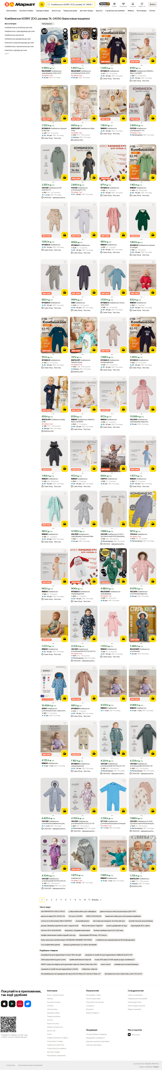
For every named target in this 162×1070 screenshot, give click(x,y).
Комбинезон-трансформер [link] (111, 593)
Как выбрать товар (93, 995)
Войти (152, 4)
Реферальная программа (137, 999)
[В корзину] (64, 60)
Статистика (10, 1065)
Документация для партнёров (97, 1041)
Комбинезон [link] (110, 71)
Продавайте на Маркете (95, 1038)
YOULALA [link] (133, 534)
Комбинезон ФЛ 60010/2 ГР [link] (52, 189)
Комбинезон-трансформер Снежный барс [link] (82, 535)
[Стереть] (92, 4)
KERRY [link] (44, 709)
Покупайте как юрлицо (95, 1002)
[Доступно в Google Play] (12, 1007)
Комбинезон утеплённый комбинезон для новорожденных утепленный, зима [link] (53, 822)
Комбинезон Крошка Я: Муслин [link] (54, 129)
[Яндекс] (156, 1067)
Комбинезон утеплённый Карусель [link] (138, 593)
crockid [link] (45, 188)
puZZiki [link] (133, 128)
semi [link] (73, 303)
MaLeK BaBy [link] (46, 71)
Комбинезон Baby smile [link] (82, 129)
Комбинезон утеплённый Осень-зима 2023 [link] (53, 710)
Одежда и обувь (53, 1013)
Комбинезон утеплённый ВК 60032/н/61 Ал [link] (83, 650)
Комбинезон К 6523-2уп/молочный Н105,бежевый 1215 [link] (112, 535)
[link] (53, 911)
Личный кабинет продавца (96, 1034)
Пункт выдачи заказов (136, 1006)
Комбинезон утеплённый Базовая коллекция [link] (113, 822)
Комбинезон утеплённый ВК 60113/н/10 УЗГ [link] (113, 765)
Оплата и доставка (93, 999)
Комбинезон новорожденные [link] (110, 361)
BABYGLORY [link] (75, 128)
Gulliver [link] (133, 420)
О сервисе (90, 1006)
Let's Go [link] (104, 821)
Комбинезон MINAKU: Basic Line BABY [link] (141, 72)
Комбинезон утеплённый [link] (140, 650)
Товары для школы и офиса (57, 1038)
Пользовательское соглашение (30, 1065)
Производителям (134, 1002)
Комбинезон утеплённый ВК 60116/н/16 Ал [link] (54, 880)
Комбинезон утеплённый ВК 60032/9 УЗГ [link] (141, 765)
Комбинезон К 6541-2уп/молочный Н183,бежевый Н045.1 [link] (141, 822)
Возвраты (90, 1009)
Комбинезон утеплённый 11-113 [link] (138, 129)
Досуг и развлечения (55, 995)
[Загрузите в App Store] (4, 1007)
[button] (48, 24)
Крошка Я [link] (105, 71)
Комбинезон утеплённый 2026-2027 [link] (81, 72)
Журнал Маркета (92, 1013)
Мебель (50, 999)
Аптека (50, 1020)
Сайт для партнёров (94, 1045)
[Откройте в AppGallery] (20, 1007)
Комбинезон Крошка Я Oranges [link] (142, 246)
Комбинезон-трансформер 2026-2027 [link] (52, 72)
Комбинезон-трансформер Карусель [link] (139, 421)
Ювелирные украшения (56, 1055)
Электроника (52, 1009)
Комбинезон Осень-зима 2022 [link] (113, 304)
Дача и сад (51, 1031)
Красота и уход (53, 1023)
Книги (49, 1034)
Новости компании (135, 995)
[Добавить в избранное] (65, 30)
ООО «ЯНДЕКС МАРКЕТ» (149, 1064)
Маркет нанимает (134, 1009)
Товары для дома (53, 1016)
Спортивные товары (55, 1041)
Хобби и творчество (55, 1027)
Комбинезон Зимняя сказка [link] (80, 361)
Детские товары (53, 1052)
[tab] (11, 11)
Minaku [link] (133, 71)
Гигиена (50, 1006)
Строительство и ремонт (56, 1048)
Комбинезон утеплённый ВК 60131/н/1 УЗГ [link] (83, 822)
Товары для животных (55, 1045)
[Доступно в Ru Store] (27, 1007)
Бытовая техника (53, 1002)
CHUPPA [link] (104, 479)
